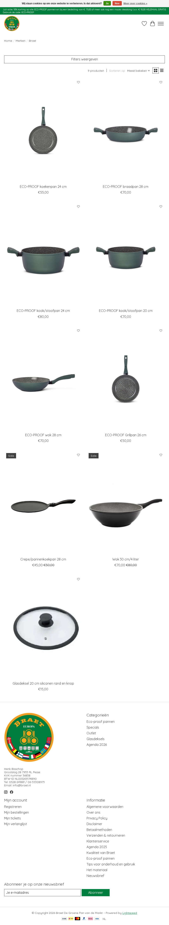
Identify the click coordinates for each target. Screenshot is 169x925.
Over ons (93, 812)
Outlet (91, 733)
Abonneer (95, 892)
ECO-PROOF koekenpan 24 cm (43, 187)
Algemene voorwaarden (105, 807)
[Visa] (97, 919)
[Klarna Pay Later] (90, 919)
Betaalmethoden (99, 830)
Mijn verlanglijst (15, 824)
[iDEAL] (70, 919)
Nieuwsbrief (95, 876)
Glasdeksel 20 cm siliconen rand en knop (43, 683)
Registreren (13, 807)
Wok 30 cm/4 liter (125, 559)
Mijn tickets (12, 818)
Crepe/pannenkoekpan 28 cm (43, 559)
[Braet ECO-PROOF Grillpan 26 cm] (126, 379)
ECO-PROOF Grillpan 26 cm (125, 435)
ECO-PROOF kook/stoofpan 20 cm (126, 311)
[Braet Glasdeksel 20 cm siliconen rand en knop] (43, 627)
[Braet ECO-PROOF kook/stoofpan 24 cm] (43, 254)
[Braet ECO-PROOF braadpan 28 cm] (126, 130)
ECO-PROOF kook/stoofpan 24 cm (43, 311)
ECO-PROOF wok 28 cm (43, 435)
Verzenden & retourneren (106, 835)
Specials (93, 727)
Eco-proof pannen (101, 722)
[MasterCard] (77, 919)
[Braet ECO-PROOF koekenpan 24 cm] (43, 130)
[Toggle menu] (161, 24)
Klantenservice (98, 841)
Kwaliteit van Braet (101, 853)
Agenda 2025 (97, 847)
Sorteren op (117, 70)
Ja (107, 3)
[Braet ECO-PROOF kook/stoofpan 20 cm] (126, 254)
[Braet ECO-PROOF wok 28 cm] (43, 379)
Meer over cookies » (135, 3)
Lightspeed (129, 913)
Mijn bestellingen (16, 812)
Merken (20, 40)
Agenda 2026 (97, 745)
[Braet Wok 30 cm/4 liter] (126, 503)
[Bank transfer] (64, 919)
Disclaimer (94, 824)
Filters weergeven (84, 59)
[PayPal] (84, 919)
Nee (117, 3)
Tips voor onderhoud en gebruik (111, 864)
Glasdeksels (95, 739)
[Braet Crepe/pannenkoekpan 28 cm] (43, 503)
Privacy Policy (97, 818)
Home (8, 40)
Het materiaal (97, 870)
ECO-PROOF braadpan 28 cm (125, 187)
